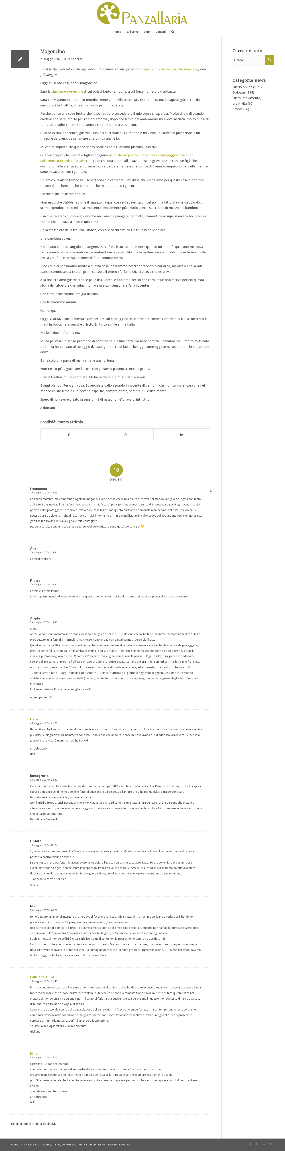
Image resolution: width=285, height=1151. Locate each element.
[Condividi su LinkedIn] (182, 435)
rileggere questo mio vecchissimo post (169, 69)
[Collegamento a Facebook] (250, 1144)
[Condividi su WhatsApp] (125, 435)
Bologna (239, 92)
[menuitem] (117, 31)
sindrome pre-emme (67, 92)
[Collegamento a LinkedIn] (264, 1144)
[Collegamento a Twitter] (270, 1144)
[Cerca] (171, 31)
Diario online (74, 59)
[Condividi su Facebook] (69, 435)
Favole (237, 109)
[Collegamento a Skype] (257, 1144)
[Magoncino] (20, 59)
